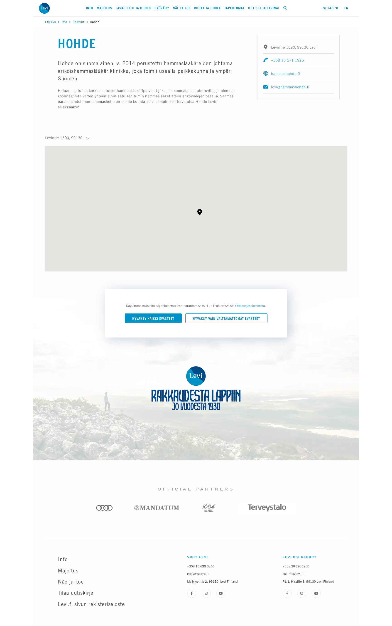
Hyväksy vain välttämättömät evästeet (226, 318)
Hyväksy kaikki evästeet (153, 318)
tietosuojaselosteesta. (250, 305)
